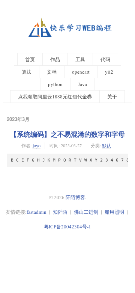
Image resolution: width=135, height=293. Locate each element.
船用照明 (114, 211)
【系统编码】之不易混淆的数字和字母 (67, 134)
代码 (105, 59)
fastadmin (36, 211)
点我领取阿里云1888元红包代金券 (55, 96)
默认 (106, 145)
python (55, 84)
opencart (81, 71)
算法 (27, 71)
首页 (30, 59)
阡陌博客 (75, 197)
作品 (55, 59)
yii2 (109, 71)
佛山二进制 (86, 211)
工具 (80, 59)
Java (82, 84)
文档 (52, 71)
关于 (112, 96)
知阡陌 (60, 211)
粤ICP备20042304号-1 (67, 226)
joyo (36, 145)
